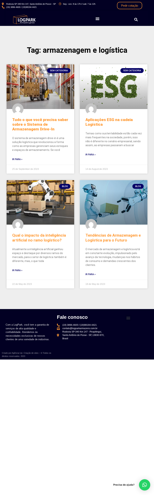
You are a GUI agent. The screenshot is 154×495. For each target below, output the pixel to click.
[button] (97, 18)
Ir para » (17, 159)
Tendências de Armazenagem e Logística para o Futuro (113, 237)
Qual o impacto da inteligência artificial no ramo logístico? (39, 237)
